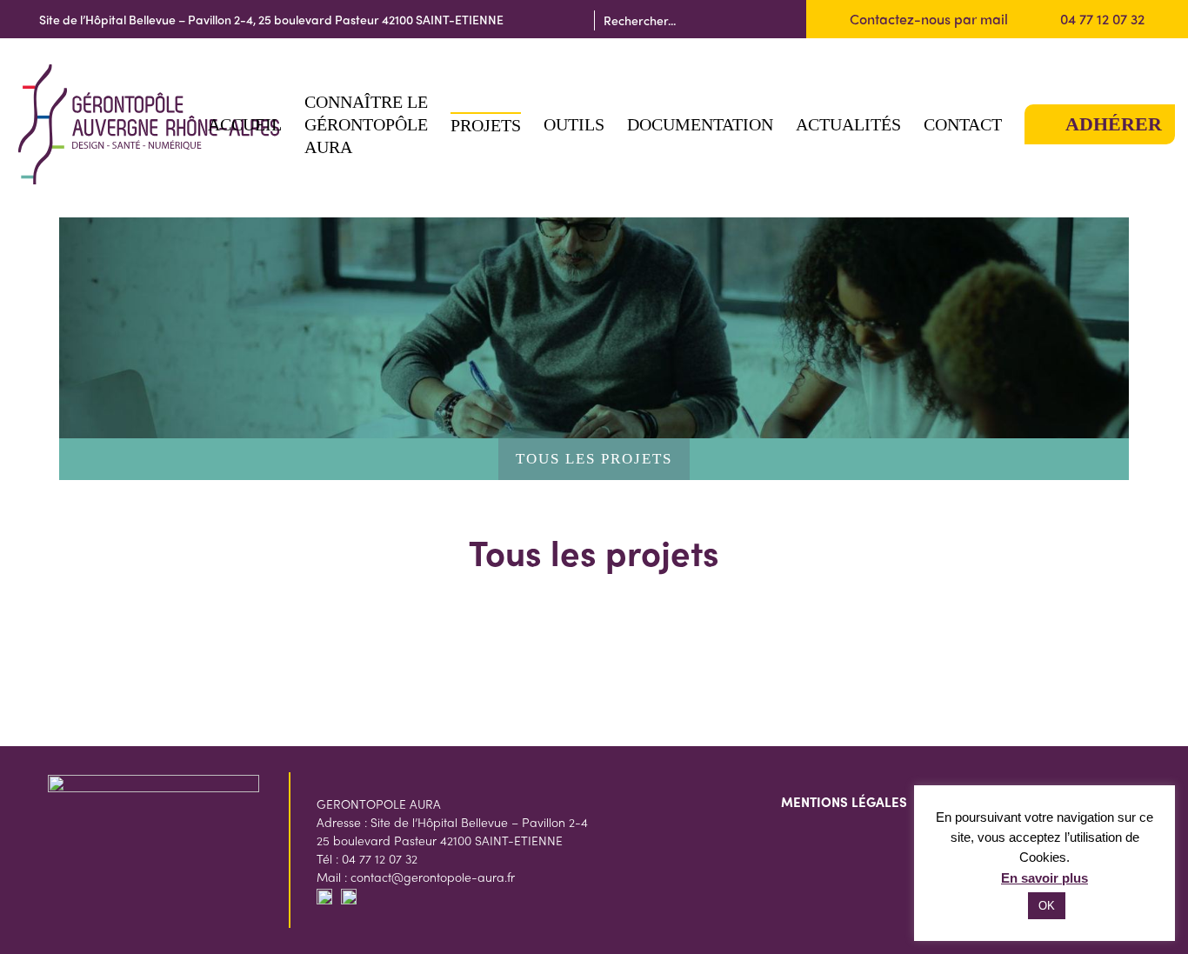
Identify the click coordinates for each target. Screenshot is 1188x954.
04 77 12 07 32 (1102, 19)
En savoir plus (1044, 878)
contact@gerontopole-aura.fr (432, 876)
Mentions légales (844, 801)
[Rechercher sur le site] (777, 19)
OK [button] (1046, 905)
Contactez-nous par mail (929, 19)
